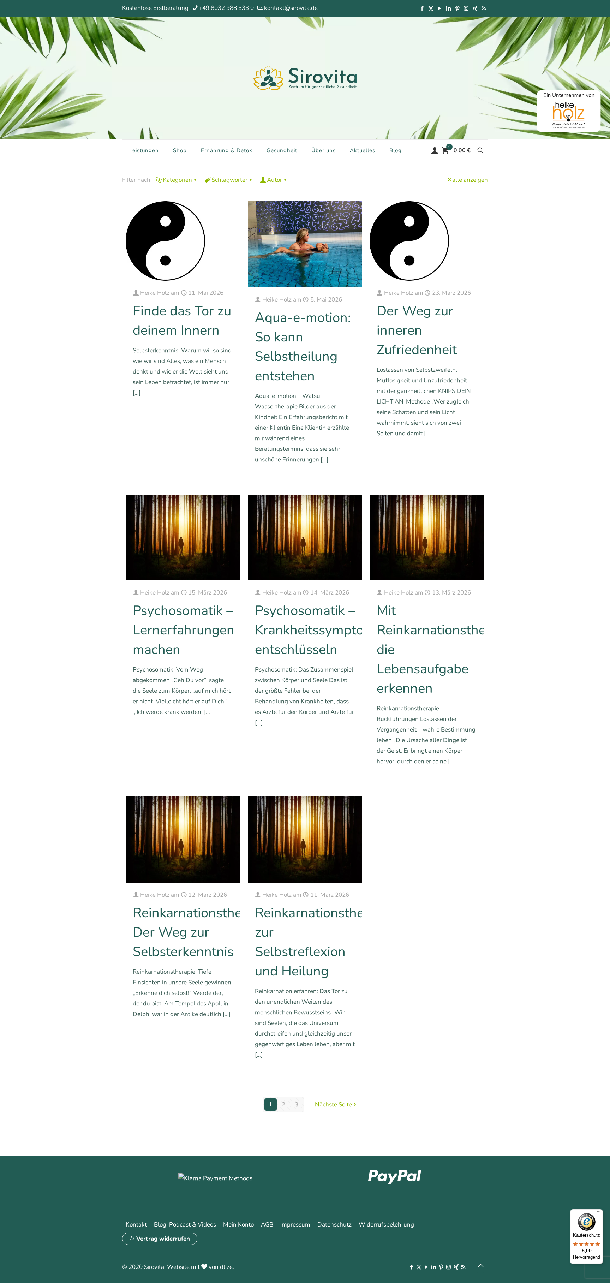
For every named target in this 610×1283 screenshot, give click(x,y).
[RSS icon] (483, 8)
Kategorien (177, 180)
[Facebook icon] (422, 8)
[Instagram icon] (466, 8)
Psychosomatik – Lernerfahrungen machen (183, 630)
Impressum (295, 1225)
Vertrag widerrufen (163, 1239)
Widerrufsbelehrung (386, 1225)
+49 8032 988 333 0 (226, 8)
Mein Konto (238, 1225)
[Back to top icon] (480, 1266)
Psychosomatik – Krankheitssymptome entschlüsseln (318, 630)
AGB (267, 1225)
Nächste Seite (333, 1104)
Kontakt (136, 1225)
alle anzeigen (470, 180)
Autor (274, 180)
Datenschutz (334, 1225)
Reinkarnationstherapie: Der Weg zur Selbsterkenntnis (204, 932)
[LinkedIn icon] (448, 8)
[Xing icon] (475, 8)
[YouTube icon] (439, 8)
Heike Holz (154, 293)
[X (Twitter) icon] (430, 8)
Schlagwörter (229, 180)
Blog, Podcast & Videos (185, 1225)
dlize (226, 1267)
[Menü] (598, 1213)
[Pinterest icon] (457, 8)
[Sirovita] (305, 77)
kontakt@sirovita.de (291, 8)
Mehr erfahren (216, 413)
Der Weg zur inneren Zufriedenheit (417, 330)
